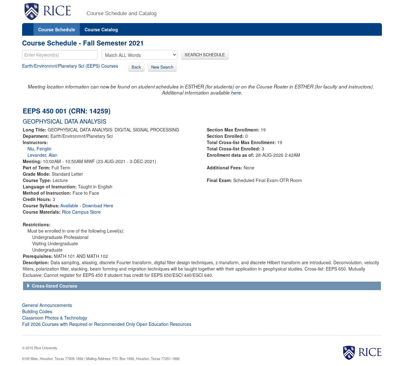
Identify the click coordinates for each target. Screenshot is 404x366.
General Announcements (47, 305)
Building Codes (37, 311)
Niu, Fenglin (39, 148)
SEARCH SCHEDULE (205, 55)
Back (136, 67)
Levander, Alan (42, 155)
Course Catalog (101, 29)
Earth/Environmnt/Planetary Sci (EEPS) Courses (70, 66)
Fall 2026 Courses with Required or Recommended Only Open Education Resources (106, 324)
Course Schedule (56, 29)
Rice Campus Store (81, 212)
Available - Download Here (86, 205)
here (236, 92)
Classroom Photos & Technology (54, 317)
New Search (162, 67)
